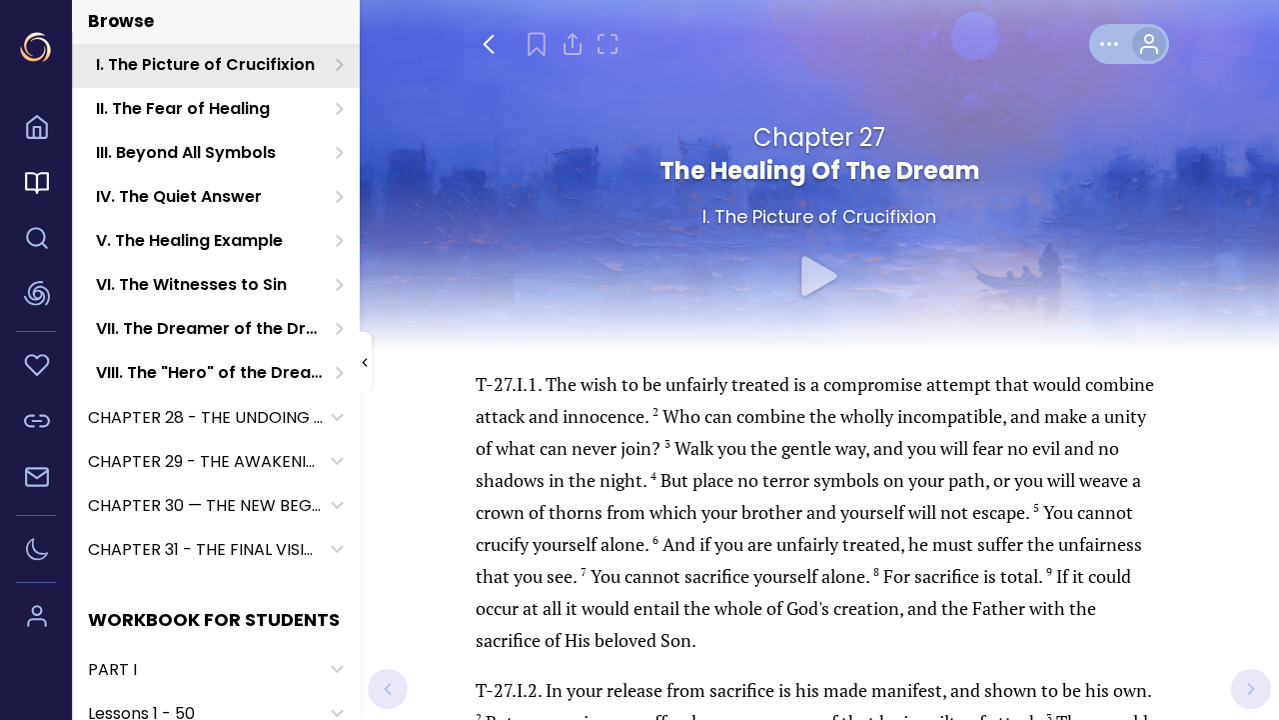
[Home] (36, 130)
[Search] (36, 241)
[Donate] (36, 368)
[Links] (36, 424)
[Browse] (36, 186)
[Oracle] (36, 296)
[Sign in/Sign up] (36, 619)
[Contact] (36, 480)
